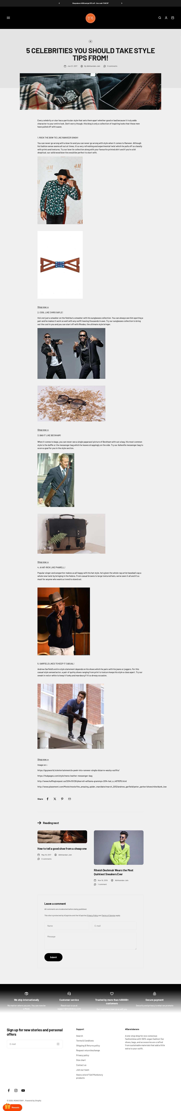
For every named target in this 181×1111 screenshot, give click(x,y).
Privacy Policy (92, 915)
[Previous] (59, 3)
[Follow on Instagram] (16, 1090)
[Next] (121, 3)
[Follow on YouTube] (23, 1090)
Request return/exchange (88, 1050)
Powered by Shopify (33, 1100)
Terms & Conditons (85, 1040)
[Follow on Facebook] (9, 1090)
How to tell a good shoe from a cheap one (62, 848)
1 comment (102, 884)
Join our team (82, 1070)
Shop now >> (43, 307)
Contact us (81, 1065)
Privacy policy (82, 1055)
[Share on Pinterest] (62, 799)
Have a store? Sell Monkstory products (89, 1076)
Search (79, 1036)
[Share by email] (69, 799)
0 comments (112, 66)
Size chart (81, 1060)
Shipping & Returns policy (88, 1045)
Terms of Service (108, 915)
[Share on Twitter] (55, 799)
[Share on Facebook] (47, 799)
